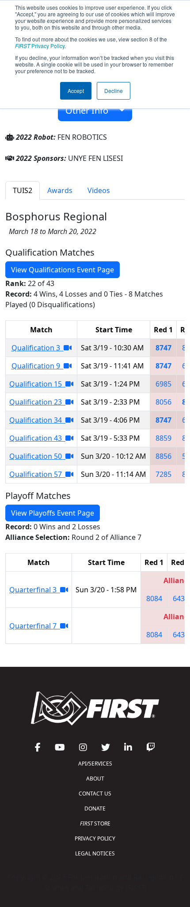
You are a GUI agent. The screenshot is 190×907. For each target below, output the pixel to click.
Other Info (90, 110)
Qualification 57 (37, 474)
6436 (181, 598)
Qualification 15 (37, 384)
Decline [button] (113, 90)
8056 (163, 402)
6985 (163, 384)
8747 (163, 348)
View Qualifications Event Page (62, 270)
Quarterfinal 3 (34, 590)
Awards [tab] (59, 190)
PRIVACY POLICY (95, 838)
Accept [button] (76, 90)
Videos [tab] (98, 190)
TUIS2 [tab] (22, 190)
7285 (163, 474)
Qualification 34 (37, 420)
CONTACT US (95, 793)
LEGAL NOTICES (95, 853)
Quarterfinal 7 (34, 626)
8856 (163, 456)
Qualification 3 (37, 348)
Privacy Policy (40, 45)
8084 (154, 598)
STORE (95, 823)
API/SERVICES (95, 763)
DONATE (95, 808)
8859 (163, 438)
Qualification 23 (37, 402)
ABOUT (95, 778)
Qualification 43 (37, 438)
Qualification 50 (37, 456)
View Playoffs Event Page (52, 513)
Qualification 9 (37, 366)
